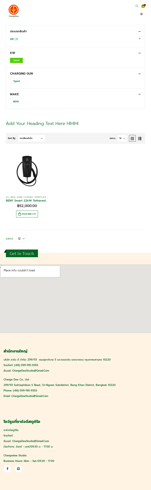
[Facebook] (7, 469)
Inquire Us (29, 214)
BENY (13, 197)
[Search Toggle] (136, 6)
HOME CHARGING (25, 197)
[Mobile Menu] (141, 14)
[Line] (18, 469)
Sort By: (12, 138)
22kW (16, 60)
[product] (27, 171)
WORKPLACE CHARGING (45, 197)
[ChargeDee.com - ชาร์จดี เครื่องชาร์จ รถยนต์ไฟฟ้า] (14, 11)
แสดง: (113, 138)
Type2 (16, 81)
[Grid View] (132, 138)
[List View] (139, 138)
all (7, 197)
